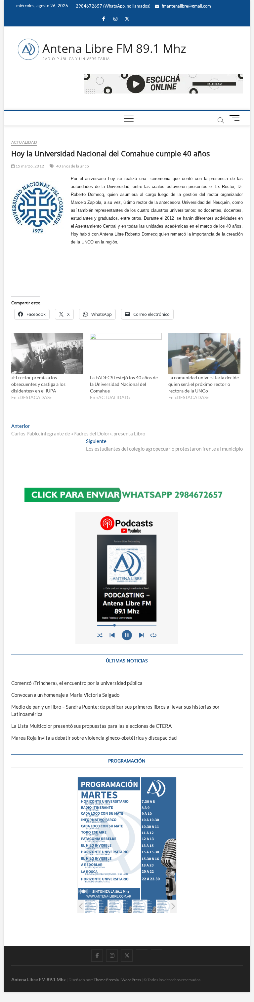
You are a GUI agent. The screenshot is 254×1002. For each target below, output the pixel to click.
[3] (144, 906)
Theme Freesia (106, 979)
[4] (168, 906)
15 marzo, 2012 (29, 166)
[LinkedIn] (142, 949)
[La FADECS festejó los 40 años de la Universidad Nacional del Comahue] (126, 353)
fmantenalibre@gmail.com (186, 6)
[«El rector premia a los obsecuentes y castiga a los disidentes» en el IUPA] (47, 353)
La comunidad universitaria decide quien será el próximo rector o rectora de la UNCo (203, 384)
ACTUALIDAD (24, 142)
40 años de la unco (72, 166)
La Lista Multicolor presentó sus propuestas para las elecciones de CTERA (91, 726)
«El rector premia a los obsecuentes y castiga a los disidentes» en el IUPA (38, 384)
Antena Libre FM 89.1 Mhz (114, 48)
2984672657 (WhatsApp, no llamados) (112, 6)
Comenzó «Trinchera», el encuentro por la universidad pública (77, 683)
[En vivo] (156, 949)
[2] (120, 906)
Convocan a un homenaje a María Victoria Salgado (65, 695)
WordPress (131, 979)
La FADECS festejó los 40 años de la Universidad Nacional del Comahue (124, 384)
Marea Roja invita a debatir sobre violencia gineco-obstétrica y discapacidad (94, 738)
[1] (95, 906)
